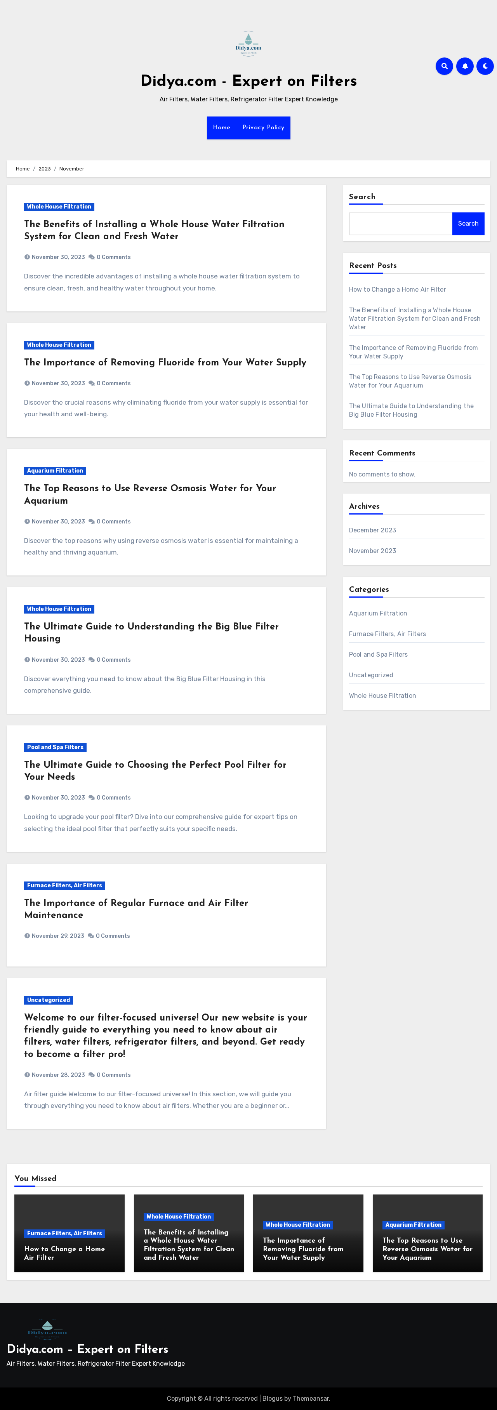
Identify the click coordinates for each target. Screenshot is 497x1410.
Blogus (272, 1398)
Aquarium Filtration (55, 471)
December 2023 (372, 530)
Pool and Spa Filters (55, 747)
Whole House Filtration (59, 206)
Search (362, 197)
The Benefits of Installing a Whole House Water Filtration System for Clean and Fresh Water (415, 318)
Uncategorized (48, 1000)
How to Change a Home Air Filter (397, 289)
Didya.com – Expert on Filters (88, 1350)
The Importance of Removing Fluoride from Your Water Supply (165, 363)
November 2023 (372, 551)
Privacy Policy (263, 128)
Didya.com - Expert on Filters (248, 82)
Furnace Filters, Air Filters (64, 885)
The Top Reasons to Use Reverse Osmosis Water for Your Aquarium (427, 1249)
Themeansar (311, 1398)
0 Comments (114, 257)
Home (222, 128)
